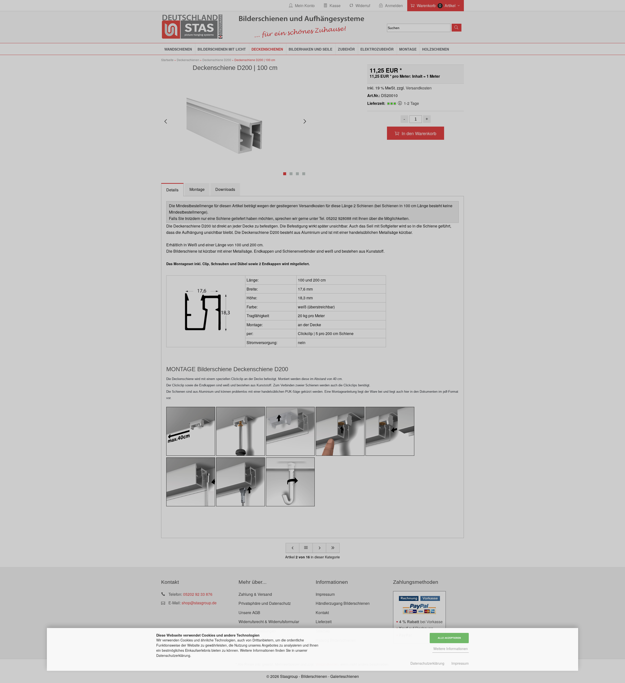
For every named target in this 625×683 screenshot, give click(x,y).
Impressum (460, 663)
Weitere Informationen (450, 648)
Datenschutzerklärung (427, 663)
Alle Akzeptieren (449, 638)
